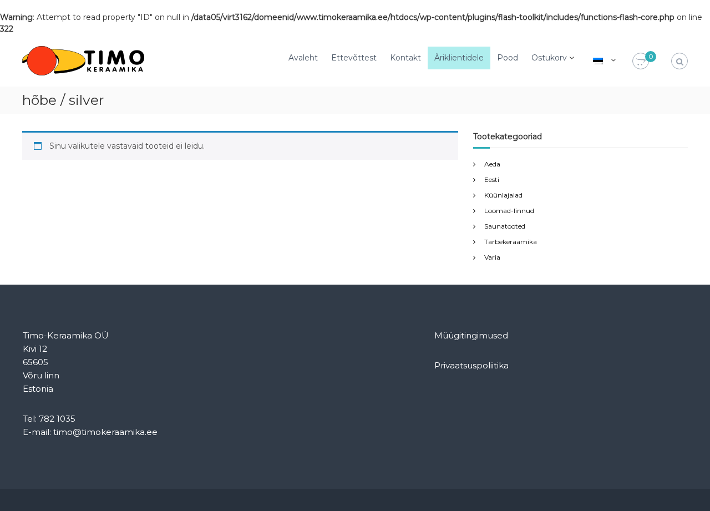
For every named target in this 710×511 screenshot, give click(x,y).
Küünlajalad (503, 195)
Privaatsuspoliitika (471, 365)
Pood (507, 58)
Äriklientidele (459, 58)
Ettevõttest (354, 58)
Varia (492, 257)
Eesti (491, 179)
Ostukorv (549, 58)
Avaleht (303, 58)
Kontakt (405, 58)
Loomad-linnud (509, 210)
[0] (641, 62)
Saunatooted (504, 226)
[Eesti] (597, 60)
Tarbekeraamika (510, 241)
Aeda (492, 164)
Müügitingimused (471, 335)
